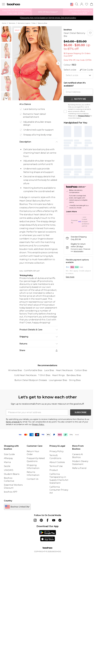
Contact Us (32, 479)
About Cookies (57, 462)
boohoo (68, 29)
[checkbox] (65, 111)
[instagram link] (35, 520)
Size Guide (9, 454)
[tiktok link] (59, 520)
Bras (34, 23)
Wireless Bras (15, 370)
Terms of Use (56, 466)
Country (8, 501)
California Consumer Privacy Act (58, 490)
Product (53, 470)
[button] (71, 4)
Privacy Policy (84, 116)
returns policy (78, 251)
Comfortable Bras (33, 370)
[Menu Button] (3, 4)
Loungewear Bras (58, 380)
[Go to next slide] (58, 63)
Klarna (7, 462)
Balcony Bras (42, 23)
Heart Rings (58, 375)
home (4, 23)
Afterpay (8, 458)
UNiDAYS (8, 470)
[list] (37, 63)
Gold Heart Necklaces (25, 375)
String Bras (75, 380)
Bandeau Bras (74, 375)
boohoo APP (10, 492)
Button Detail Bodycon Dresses (30, 380)
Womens (12, 23)
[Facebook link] (47, 520)
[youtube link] (53, 520)
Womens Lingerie (24, 23)
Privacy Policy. (38, 424)
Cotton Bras (81, 370)
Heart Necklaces (64, 370)
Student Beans (11, 474)
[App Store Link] (47, 535)
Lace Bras (49, 370)
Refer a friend (79, 468)
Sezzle (7, 466)
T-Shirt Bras (44, 375)
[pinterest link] (41, 520)
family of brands (13, 422)
